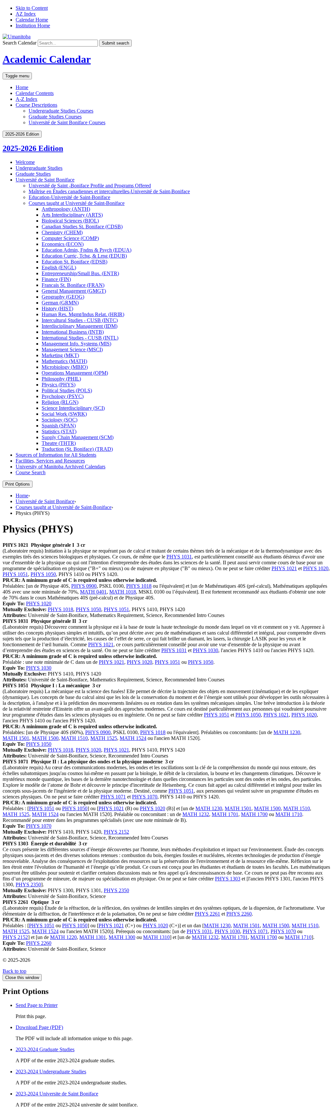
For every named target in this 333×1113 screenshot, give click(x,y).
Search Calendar (19, 43)
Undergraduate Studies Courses (61, 111)
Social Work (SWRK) (64, 414)
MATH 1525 (103, 738)
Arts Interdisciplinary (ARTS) (72, 215)
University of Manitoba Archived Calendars (60, 466)
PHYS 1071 (113, 796)
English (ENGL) (59, 267)
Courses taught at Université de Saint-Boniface (64, 507)
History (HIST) (57, 308)
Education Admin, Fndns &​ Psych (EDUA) (86, 250)
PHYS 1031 (179, 556)
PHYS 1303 (227, 878)
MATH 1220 (63, 937)
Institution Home (33, 25)
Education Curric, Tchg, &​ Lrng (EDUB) (84, 256)
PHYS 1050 (43, 574)
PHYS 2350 (28, 884)
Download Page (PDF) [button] (39, 1027)
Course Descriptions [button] (36, 105)
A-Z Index (26, 99)
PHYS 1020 (315, 568)
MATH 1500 (45, 738)
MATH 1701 (225, 814)
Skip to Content (32, 8)
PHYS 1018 (139, 586)
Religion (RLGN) (60, 402)
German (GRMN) (60, 302)
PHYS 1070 (144, 796)
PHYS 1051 (15, 574)
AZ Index (26, 14)
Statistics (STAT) (59, 431)
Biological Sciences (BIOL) (70, 220)
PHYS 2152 (116, 832)
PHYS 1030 (205, 650)
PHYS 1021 (284, 568)
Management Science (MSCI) (72, 349)
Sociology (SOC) (59, 419)
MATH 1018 (122, 592)
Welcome (25, 162)
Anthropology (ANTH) (66, 209)
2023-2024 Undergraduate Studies (51, 1071)
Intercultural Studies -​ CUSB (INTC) (80, 320)
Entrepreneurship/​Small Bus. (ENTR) (80, 273)
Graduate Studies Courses (55, 116)
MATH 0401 (93, 592)
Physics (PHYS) (58, 384)
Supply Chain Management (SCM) (77, 437)
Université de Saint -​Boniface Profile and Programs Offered (90, 185)
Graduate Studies (33, 174)
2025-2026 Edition (33, 148)
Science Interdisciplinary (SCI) (73, 408)
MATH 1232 (195, 814)
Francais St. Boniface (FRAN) (73, 285)
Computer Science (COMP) (70, 238)
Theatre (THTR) (59, 443)
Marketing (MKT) (60, 355)
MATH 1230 (286, 732)
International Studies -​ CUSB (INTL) (80, 338)
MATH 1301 (92, 937)
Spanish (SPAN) (59, 425)
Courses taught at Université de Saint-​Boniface (77, 203)
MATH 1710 (288, 814)
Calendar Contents (35, 93)
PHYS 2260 (239, 914)
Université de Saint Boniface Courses (67, 122)
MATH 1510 (74, 738)
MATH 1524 (133, 738)
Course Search (31, 472)
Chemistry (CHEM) (62, 232)
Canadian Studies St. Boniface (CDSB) (82, 226)
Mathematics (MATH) (64, 361)
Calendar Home (32, 19)
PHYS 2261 (207, 914)
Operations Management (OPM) (75, 373)
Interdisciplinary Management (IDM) (79, 326)
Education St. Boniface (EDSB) (74, 261)
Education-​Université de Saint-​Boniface (69, 197)
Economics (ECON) (63, 244)
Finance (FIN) (56, 279)
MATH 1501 (16, 738)
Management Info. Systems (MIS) (76, 343)
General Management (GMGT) (74, 291)
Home (22, 87)
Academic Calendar (47, 59)
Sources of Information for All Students (56, 455)
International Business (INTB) (73, 332)
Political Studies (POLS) (67, 390)
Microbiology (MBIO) (65, 367)
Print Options (17, 484)
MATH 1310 (156, 937)
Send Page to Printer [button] (37, 1005)
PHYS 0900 (84, 586)
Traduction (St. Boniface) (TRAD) (77, 449)
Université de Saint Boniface (45, 179)
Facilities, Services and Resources (50, 460)
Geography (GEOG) (63, 297)
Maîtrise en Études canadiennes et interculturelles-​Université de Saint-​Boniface (109, 191)
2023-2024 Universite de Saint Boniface (57, 1093)
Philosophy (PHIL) (61, 379)
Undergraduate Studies (39, 168)
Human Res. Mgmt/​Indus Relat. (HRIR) (83, 314)
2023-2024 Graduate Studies (45, 1049)
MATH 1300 (122, 937)
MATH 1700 (254, 814)
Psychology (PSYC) (63, 396)
